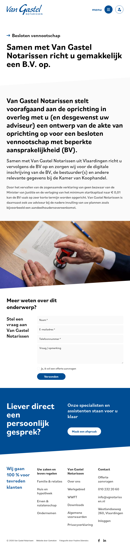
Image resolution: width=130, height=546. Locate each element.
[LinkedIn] (105, 540)
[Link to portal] (119, 9)
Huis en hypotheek (44, 491)
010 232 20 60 (108, 489)
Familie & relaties (49, 481)
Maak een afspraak (84, 431)
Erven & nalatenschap (47, 503)
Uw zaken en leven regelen (47, 471)
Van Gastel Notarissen (24, 9)
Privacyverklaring (80, 524)
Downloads (76, 505)
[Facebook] (99, 540)
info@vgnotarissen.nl (110, 499)
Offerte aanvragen (105, 479)
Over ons (74, 481)
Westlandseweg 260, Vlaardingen (110, 511)
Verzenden (51, 376)
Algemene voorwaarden (77, 514)
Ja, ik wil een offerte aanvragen (58, 368)
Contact (104, 469)
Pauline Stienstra (80, 540)
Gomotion (52, 540)
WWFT (72, 497)
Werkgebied (76, 489)
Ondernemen (46, 513)
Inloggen (104, 521)
